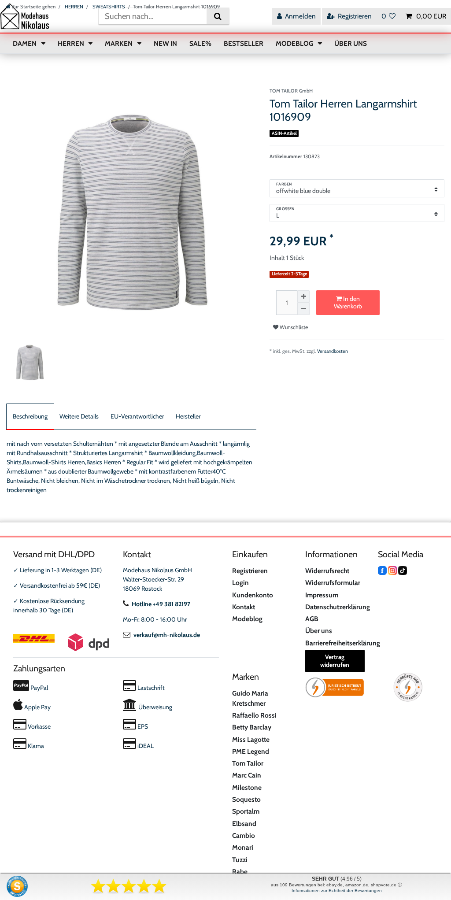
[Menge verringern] (303, 309)
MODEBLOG (295, 43)
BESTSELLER (243, 43)
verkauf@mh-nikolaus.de (166, 635)
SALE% (200, 43)
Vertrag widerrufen (334, 661)
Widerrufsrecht (327, 571)
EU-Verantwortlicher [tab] (137, 416)
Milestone (247, 787)
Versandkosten (332, 351)
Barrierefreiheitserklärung (342, 643)
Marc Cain (246, 775)
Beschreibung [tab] (30, 416)
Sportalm (245, 811)
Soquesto (246, 799)
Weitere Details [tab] (79, 416)
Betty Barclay (251, 727)
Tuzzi (240, 860)
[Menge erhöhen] (303, 296)
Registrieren (250, 571)
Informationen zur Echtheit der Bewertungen (337, 890)
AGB (311, 619)
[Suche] (218, 16)
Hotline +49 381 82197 (161, 604)
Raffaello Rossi (254, 715)
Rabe (240, 871)
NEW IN (165, 43)
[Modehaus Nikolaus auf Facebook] (382, 570)
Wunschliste (293, 327)
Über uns (318, 630)
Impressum (321, 595)
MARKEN (119, 43)
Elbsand (244, 823)
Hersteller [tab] (188, 416)
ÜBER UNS (350, 43)
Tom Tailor (247, 763)
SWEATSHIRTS (108, 7)
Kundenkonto (252, 595)
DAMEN (25, 43)
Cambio (243, 835)
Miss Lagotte (251, 739)
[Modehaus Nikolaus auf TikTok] (402, 570)
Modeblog (247, 619)
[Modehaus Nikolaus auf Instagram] (392, 570)
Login (240, 582)
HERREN (73, 7)
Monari (242, 847)
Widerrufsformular (332, 582)
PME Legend (250, 751)
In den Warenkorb (348, 303)
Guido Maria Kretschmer (250, 698)
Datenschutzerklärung (337, 607)
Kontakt (243, 607)
